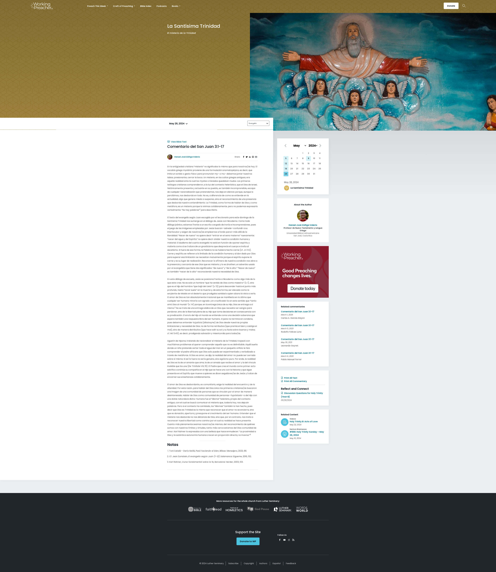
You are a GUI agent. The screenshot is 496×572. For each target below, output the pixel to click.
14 (297, 163)
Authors (263, 563)
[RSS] (293, 540)
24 (314, 168)
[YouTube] (284, 540)
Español (277, 563)
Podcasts (162, 6)
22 (303, 168)
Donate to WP (248, 541)
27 (291, 174)
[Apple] (289, 540)
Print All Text (290, 377)
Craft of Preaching (123, 6)
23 (308, 168)
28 (297, 174)
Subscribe (233, 563)
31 (314, 174)
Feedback (291, 563)
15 (303, 163)
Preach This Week (96, 6)
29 (303, 174)
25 (320, 168)
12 (286, 163)
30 (308, 174)
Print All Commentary (295, 381)
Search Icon (464, 6)
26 (286, 174)
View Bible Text (179, 141)
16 (309, 163)
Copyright (249, 563)
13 (292, 163)
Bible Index (145, 6)
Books (175, 6)
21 (297, 168)
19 (286, 168)
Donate (451, 5)
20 (291, 168)
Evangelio (253, 123)
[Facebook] (279, 540)
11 (320, 158)
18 (320, 163)
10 (314, 158)
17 (314, 163)
